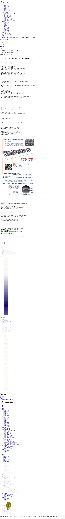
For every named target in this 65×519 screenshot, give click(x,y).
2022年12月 (6, 281)
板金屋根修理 (6, 27)
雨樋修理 (5, 25)
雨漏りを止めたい (7, 14)
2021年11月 (6, 292)
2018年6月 (6, 304)
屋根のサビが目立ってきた (8, 18)
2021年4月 (6, 295)
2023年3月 (6, 279)
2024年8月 (6, 270)
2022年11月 (6, 282)
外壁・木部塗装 (7, 30)
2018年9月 (6, 303)
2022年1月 (6, 290)
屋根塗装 (5, 29)
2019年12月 (6, 298)
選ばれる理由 (6, 5)
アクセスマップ (7, 10)
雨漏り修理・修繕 (7, 23)
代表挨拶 (5, 7)
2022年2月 (6, 289)
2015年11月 (6, 313)
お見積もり (6, 451)
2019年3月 (6, 300)
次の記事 (3, 243)
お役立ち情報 (4, 445)
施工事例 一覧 (6, 22)
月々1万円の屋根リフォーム (9, 447)
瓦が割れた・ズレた (7, 16)
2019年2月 (6, 301)
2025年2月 (6, 266)
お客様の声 (4, 32)
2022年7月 (6, 286)
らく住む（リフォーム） (8, 31)
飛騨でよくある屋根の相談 (6, 34)
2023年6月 (6, 276)
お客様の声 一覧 (7, 33)
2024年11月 (6, 267)
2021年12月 (6, 291)
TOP (3, 408)
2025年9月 (6, 262)
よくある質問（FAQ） (8, 440)
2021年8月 (6, 294)
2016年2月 (6, 310)
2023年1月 (6, 280)
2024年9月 (6, 269)
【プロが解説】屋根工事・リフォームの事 (11, 444)
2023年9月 (6, 274)
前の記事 (3, 242)
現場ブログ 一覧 (7, 439)
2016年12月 (6, 307)
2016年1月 (6, 311)
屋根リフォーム (7, 24)
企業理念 (5, 8)
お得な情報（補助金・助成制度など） (10, 442)
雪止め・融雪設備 (7, 28)
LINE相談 (5, 452)
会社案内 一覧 (6, 6)
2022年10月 (6, 283)
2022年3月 (6, 288)
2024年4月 (6, 272)
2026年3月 (6, 260)
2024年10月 (6, 268)
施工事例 (3, 21)
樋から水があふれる (7, 15)
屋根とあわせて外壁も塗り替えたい (10, 20)
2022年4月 (6, 287)
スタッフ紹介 (6, 11)
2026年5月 (6, 259)
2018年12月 (6, 302)
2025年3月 (6, 265)
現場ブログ (4, 438)
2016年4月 (6, 309)
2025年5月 (6, 264)
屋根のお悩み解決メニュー (6, 12)
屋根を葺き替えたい (7, 17)
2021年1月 (6, 296)
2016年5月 (6, 308)
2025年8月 (6, 263)
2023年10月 (6, 273)
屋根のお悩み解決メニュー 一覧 (9, 13)
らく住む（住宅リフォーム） (9, 441)
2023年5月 (6, 277)
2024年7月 (6, 271)
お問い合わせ (4, 35)
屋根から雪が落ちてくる (8, 19)
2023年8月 (6, 275)
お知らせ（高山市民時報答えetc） (10, 443)
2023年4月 (6, 278)
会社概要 (5, 9)
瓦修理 (5, 26)
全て (3, 326)
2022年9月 (6, 284)
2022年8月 (6, 285)
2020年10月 (6, 297)
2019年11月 (6, 299)
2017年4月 (6, 306)
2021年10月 (6, 293)
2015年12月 (6, 312)
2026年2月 (6, 261)
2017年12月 (6, 305)
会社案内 (3, 4)
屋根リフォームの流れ (8, 448)
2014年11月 (6, 314)
